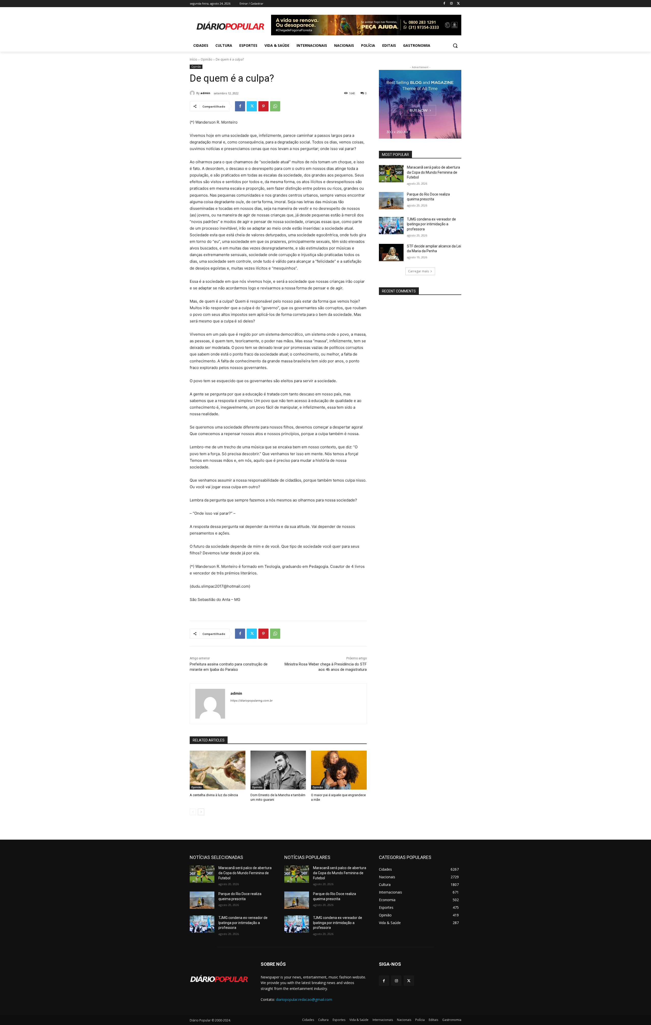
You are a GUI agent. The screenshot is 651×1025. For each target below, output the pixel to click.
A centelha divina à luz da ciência (214, 795)
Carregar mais (418, 271)
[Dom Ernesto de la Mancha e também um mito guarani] (278, 770)
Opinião (206, 59)
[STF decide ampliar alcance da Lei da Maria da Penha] (391, 252)
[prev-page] (193, 812)
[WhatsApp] (275, 106)
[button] (455, 45)
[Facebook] (444, 4)
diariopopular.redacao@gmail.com (304, 999)
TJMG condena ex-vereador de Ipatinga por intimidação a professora (431, 224)
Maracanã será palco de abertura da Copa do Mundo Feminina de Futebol (433, 172)
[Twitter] (458, 4)
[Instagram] (451, 4)
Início (193, 59)
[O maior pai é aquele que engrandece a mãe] (339, 770)
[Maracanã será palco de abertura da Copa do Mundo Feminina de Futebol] (391, 173)
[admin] (193, 93)
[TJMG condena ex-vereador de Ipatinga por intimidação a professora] (391, 225)
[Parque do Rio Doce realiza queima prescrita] (391, 200)
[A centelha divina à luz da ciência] (217, 770)
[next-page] (201, 812)
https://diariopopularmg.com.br (251, 700)
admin (205, 93)
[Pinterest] (263, 106)
